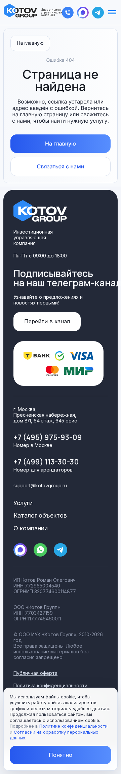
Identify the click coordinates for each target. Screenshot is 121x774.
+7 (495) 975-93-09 (47, 437)
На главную (30, 43)
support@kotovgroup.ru (40, 485)
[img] (68, 12)
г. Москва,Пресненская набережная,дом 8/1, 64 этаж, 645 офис (45, 414)
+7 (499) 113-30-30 (46, 462)
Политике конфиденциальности (73, 726)
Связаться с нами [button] (60, 166)
